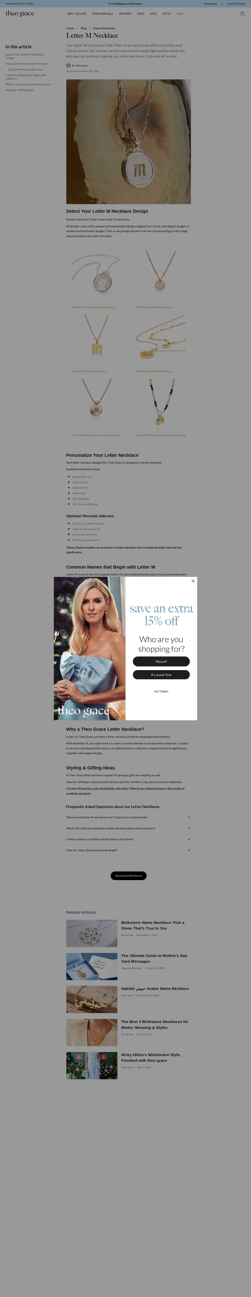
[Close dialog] (193, 581)
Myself (161, 661)
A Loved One (161, 675)
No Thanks (161, 691)
